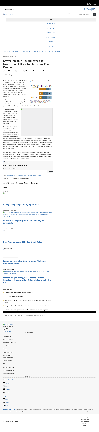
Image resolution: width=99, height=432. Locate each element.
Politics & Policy (7, 336)
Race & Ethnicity (7, 345)
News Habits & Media (8, 370)
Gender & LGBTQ (7, 355)
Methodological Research (9, 373)
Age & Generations (8, 352)
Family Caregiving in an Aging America (21, 204)
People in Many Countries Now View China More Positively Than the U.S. (27, 306)
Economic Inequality (11, 175)
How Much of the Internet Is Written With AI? (19, 293)
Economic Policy (19, 175)
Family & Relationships (9, 357)
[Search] (94, 14)
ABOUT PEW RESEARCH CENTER (10, 409)
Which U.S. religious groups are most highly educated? (23, 221)
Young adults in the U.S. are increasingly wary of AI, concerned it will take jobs (28, 301)
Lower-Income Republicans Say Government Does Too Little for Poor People (25, 315)
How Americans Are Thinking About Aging (22, 242)
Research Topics (50, 19)
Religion (5, 349)
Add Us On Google (8, 75)
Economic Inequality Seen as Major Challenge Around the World (24, 262)
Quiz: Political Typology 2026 (14, 296)
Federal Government (28, 175)
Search (68, 13)
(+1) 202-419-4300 (7, 331)
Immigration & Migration (9, 342)
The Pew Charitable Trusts (81, 411)
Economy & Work (7, 360)
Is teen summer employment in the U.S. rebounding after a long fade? (26, 310)
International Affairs (8, 339)
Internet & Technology (9, 367)
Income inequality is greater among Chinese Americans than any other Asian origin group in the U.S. (27, 280)
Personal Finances (37, 175)
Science (5, 364)
